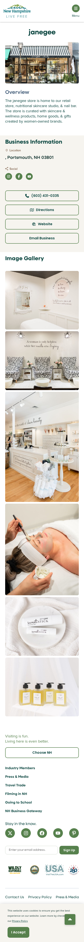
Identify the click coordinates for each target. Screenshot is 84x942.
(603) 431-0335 (45, 195)
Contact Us (14, 897)
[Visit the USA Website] (54, 870)
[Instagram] (26, 833)
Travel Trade (15, 785)
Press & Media (16, 777)
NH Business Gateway (23, 811)
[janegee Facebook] (19, 176)
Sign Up (69, 850)
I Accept (18, 932)
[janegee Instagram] (8, 176)
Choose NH (42, 752)
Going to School (18, 802)
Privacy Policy (40, 897)
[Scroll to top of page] (70, 919)
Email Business (42, 238)
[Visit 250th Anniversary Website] (73, 870)
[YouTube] (58, 833)
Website (45, 224)
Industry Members (20, 768)
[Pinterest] (74, 833)
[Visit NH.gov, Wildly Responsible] (15, 870)
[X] (10, 833)
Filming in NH (16, 794)
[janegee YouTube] (29, 176)
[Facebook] (42, 833)
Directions (45, 209)
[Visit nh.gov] (34, 870)
